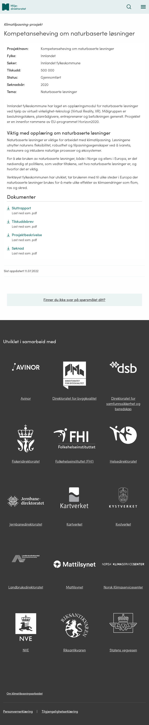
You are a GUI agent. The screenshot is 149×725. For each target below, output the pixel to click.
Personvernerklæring (18, 711)
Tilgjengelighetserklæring (60, 711)
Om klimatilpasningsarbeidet (25, 693)
